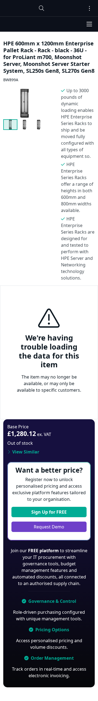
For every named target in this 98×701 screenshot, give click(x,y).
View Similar (25, 452)
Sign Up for (49, 512)
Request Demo (49, 527)
